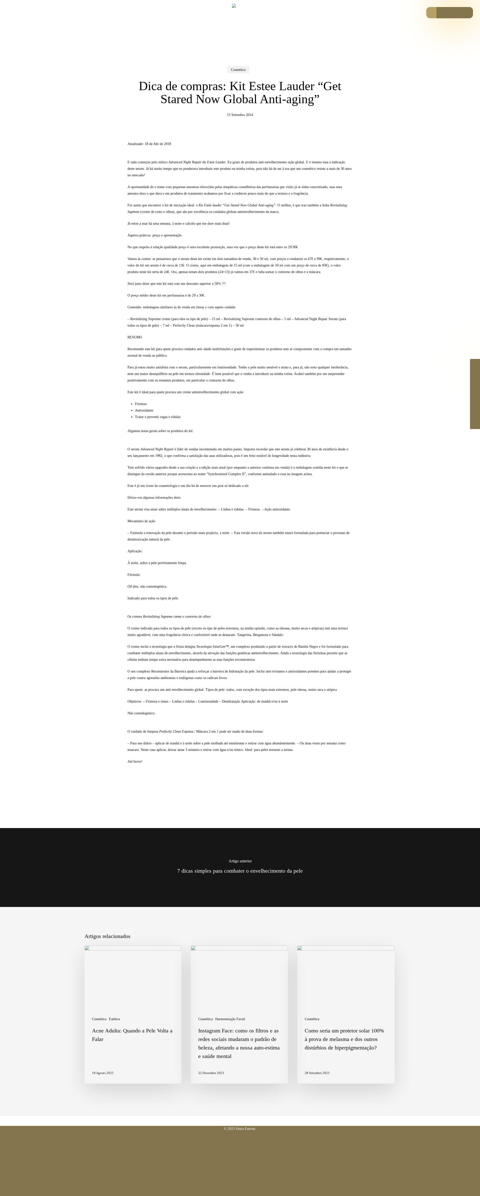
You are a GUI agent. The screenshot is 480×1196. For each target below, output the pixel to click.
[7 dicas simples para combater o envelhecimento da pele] (240, 867)
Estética (114, 1019)
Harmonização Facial (230, 1019)
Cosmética (238, 70)
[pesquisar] (432, 12)
